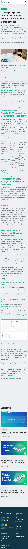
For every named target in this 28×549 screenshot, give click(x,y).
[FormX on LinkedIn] (5, 520)
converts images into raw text (9, 306)
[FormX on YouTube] (7, 520)
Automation (4, 9)
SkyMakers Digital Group (5, 517)
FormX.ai (11, 378)
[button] (25, 2)
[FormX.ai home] (5, 2)
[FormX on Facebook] (2, 520)
